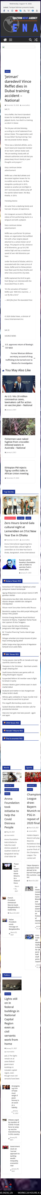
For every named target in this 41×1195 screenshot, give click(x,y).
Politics (7, 994)
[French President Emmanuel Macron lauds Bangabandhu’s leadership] (4, 905)
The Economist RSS (14, 738)
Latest (28, 518)
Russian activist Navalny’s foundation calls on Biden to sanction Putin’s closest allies (27, 565)
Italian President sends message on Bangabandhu (14, 924)
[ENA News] (5, 39)
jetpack (7, 120)
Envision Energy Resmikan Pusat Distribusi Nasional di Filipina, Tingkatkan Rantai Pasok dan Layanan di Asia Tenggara (19, 619)
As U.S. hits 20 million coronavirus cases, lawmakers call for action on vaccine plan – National (18, 401)
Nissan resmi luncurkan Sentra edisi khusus (19, 607)
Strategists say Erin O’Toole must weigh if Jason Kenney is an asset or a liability (16, 1097)
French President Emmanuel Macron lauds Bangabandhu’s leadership (14, 904)
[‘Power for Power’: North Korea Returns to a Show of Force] (7, 877)
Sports (30, 789)
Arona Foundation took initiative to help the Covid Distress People (11, 813)
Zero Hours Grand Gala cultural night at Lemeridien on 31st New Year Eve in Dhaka (20, 529)
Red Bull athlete (20, 175)
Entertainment (10, 518)
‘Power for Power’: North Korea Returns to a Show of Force (17, 873)
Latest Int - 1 (9, 785)
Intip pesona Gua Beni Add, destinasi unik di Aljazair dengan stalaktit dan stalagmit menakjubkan (19, 601)
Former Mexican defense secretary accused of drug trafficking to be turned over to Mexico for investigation (19, 358)
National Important (11, 789)
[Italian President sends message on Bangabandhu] (4, 927)
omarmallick (26, 105)
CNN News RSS (12, 723)
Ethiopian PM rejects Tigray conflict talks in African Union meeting (16, 470)
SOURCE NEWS (10, 336)
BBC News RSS (12, 654)
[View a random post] (36, 39)
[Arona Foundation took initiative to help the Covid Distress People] (12, 777)
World (8, 71)
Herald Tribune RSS (14, 730)
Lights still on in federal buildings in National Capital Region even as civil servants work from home (11, 1021)
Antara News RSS (13, 581)
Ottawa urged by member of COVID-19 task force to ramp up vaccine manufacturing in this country (14, 1127)
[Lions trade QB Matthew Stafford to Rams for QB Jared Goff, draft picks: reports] (29, 951)
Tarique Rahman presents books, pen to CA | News (21, 8)
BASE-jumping (20, 117)
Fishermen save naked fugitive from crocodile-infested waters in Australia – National (17, 443)
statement (24, 131)
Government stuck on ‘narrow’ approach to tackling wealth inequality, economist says (15, 1156)
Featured (20, 518)
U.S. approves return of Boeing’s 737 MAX (19, 346)
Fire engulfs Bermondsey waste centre (17, 703)
